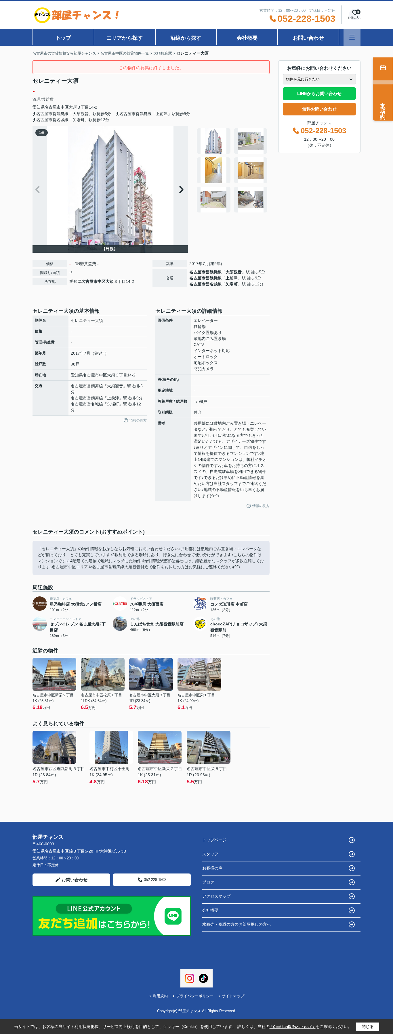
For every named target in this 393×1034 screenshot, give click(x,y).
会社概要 (247, 38)
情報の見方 (138, 420)
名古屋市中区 (57, 107)
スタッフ (210, 854)
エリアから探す (124, 38)
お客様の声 (212, 868)
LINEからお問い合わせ (319, 93)
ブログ (208, 882)
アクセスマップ (216, 896)
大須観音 (234, 272)
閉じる (368, 1026)
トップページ (214, 840)
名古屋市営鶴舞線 (205, 272)
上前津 (232, 278)
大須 (73, 107)
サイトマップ (233, 996)
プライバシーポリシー (194, 996)
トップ (63, 38)
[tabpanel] (232, 170)
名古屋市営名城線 (205, 284)
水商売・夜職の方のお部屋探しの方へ (236, 924)
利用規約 (160, 996)
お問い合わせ (308, 38)
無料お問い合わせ (319, 109)
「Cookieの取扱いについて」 (293, 1027)
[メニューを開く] (352, 37)
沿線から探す (185, 38)
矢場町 (232, 284)
